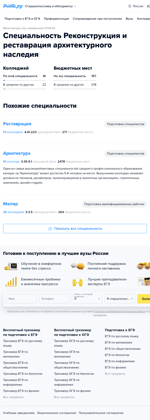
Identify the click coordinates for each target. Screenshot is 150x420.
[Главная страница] (13, 6)
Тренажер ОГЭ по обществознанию (66, 365)
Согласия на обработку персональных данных (120, 311)
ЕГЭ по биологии (117, 355)
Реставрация (17, 124)
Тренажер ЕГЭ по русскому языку (22, 343)
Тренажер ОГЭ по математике (66, 354)
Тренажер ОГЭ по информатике (66, 382)
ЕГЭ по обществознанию (122, 349)
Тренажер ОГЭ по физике (72, 391)
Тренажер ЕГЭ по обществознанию (15, 365)
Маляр (10, 204)
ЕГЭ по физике (115, 367)
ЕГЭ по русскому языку (121, 336)
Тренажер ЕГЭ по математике (15, 354)
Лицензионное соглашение (56, 413)
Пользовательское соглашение (101, 413)
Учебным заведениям (19, 413)
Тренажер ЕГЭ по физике (21, 391)
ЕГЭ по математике (118, 342)
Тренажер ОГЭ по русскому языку (74, 343)
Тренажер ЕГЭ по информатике (15, 382)
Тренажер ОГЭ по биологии (74, 374)
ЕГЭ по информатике (120, 361)
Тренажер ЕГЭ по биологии (22, 374)
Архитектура (16, 153)
